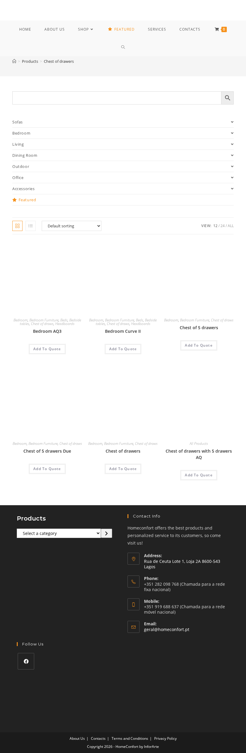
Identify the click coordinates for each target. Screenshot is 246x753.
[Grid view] (17, 226)
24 (222, 225)
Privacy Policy (165, 738)
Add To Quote (47, 348)
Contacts (98, 738)
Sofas (17, 122)
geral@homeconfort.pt (166, 629)
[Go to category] (106, 533)
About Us (77, 738)
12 (215, 225)
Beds (64, 320)
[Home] (14, 61)
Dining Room (25, 155)
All (231, 225)
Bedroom (21, 133)
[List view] (31, 226)
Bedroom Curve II (123, 331)
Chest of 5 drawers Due (47, 451)
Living (18, 144)
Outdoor (20, 166)
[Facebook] (26, 661)
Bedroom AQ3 (47, 331)
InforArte (151, 746)
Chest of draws (42, 323)
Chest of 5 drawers (199, 327)
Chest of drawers (59, 61)
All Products (199, 443)
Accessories (23, 188)
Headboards (64, 323)
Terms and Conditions (130, 738)
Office (18, 177)
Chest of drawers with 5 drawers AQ (199, 454)
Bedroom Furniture (43, 320)
